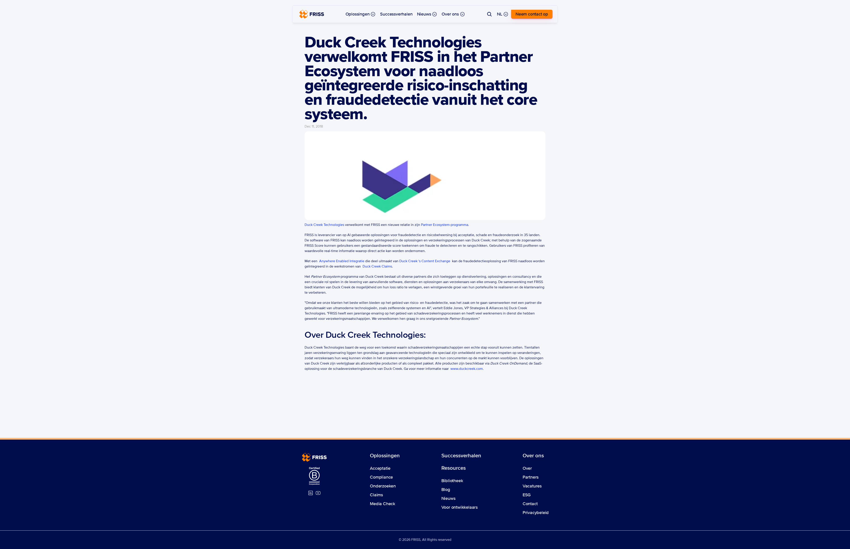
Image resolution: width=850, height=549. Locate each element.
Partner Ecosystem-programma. (445, 225)
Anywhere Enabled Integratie (341, 261)
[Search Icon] (489, 14)
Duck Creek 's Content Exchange (424, 261)
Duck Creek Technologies (324, 225)
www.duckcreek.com (466, 369)
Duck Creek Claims (377, 266)
